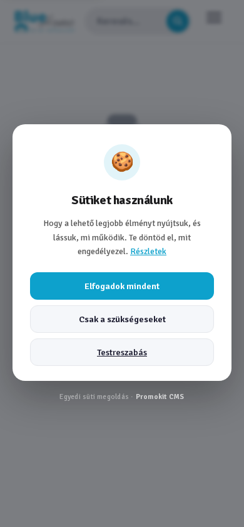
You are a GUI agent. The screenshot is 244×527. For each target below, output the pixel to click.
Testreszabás (122, 352)
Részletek (148, 251)
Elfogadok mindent (122, 286)
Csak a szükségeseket (122, 319)
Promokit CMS (160, 396)
